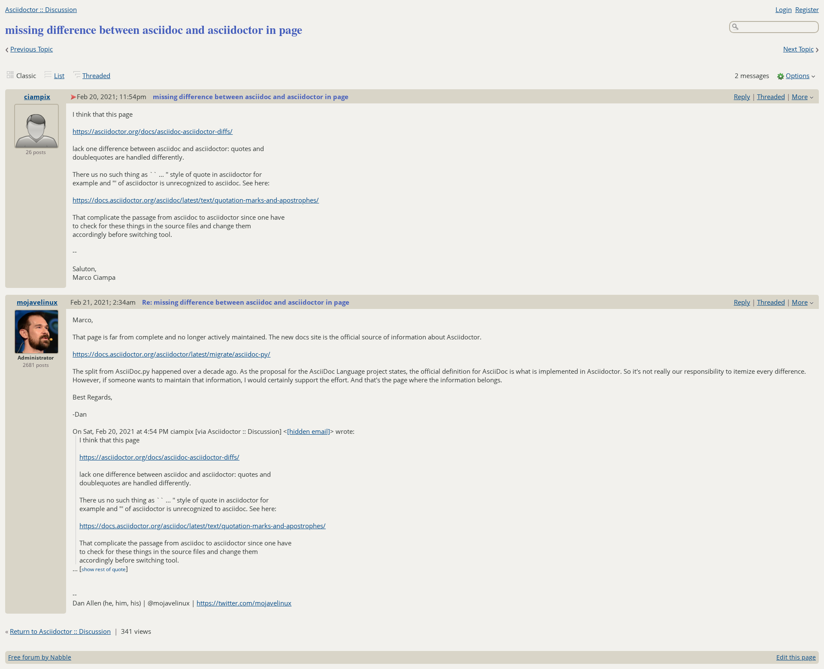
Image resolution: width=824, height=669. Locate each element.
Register (807, 9)
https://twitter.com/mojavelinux (244, 603)
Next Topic (798, 49)
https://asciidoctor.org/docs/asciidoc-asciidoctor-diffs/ (153, 131)
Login (784, 9)
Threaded (96, 75)
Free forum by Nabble (39, 657)
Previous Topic (31, 49)
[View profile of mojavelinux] (36, 348)
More (800, 96)
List (59, 75)
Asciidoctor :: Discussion (41, 9)
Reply (742, 96)
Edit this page (796, 657)
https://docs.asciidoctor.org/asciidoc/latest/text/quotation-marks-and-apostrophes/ (196, 200)
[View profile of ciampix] (36, 142)
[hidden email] (308, 431)
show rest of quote (104, 569)
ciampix (37, 96)
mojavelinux (37, 302)
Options (797, 75)
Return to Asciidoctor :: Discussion (60, 631)
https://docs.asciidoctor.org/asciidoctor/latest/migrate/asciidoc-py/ (171, 354)
